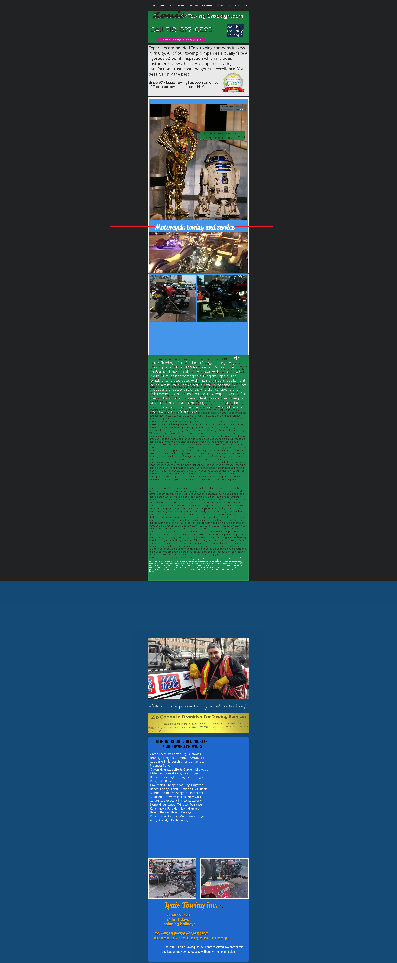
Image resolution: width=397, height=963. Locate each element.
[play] (244, 697)
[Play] (221, 109)
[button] (198, 668)
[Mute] (241, 109)
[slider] (243, 109)
